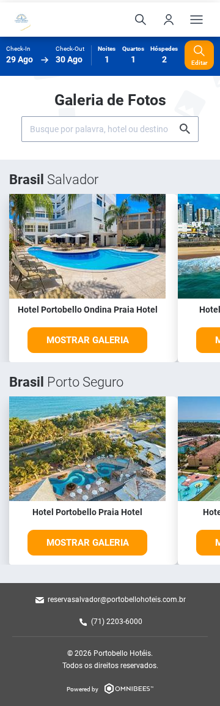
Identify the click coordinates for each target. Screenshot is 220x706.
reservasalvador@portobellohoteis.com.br (117, 599)
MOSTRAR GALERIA (87, 340)
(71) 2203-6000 (116, 621)
